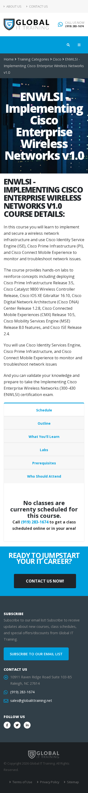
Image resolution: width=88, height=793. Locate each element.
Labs (44, 449)
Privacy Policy (49, 782)
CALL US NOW (74, 23)
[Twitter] (17, 725)
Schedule (44, 410)
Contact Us (38, 6)
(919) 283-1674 (74, 26)
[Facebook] (7, 725)
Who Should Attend (44, 476)
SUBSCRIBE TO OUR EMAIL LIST (36, 654)
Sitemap (72, 782)
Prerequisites (44, 463)
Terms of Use (22, 782)
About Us (14, 6)
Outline (44, 423)
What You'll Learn (44, 436)
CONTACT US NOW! (45, 581)
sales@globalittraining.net (31, 700)
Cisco (57, 59)
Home (9, 59)
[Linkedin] (27, 725)
